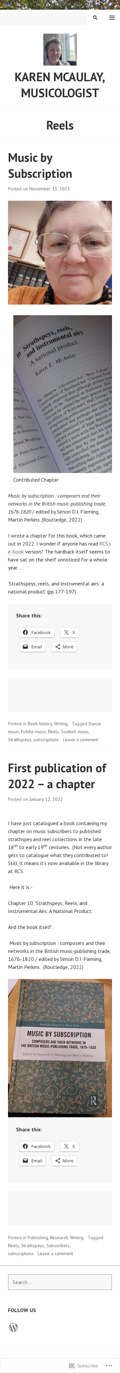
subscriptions (46, 740)
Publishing (38, 1238)
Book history (40, 724)
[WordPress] (13, 1327)
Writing (61, 724)
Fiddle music (33, 732)
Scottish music (75, 732)
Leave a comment (80, 740)
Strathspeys (19, 740)
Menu (112, 17)
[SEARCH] (95, 18)
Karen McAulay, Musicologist (60, 85)
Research (59, 1238)
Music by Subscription (40, 165)
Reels (53, 732)
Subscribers (58, 1246)
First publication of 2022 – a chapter (57, 776)
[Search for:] (60, 1282)
